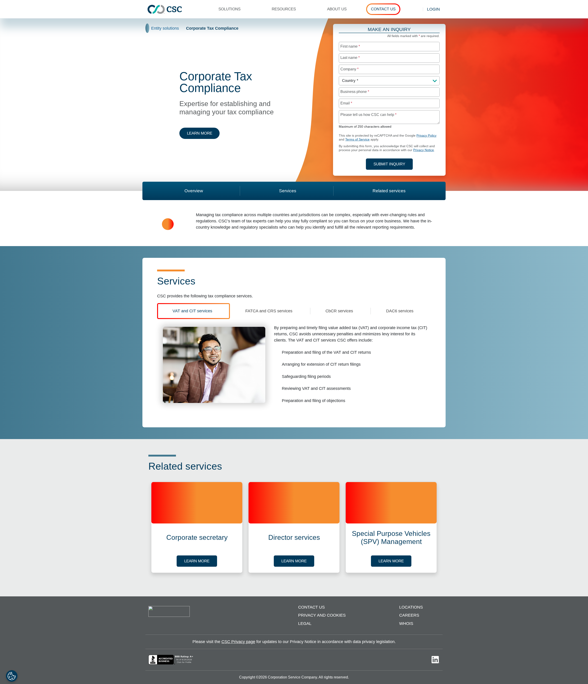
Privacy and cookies (322, 615)
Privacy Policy (426, 135)
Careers (409, 615)
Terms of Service (357, 139)
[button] (231, 9)
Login (433, 9)
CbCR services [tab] (339, 311)
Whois (406, 623)
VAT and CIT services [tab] (192, 311)
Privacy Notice (423, 150)
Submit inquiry (389, 164)
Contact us (311, 607)
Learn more (203, 133)
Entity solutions (165, 28)
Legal (304, 623)
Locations (411, 607)
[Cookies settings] (11, 676)
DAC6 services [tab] (399, 311)
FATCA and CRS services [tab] (268, 311)
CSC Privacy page (238, 641)
